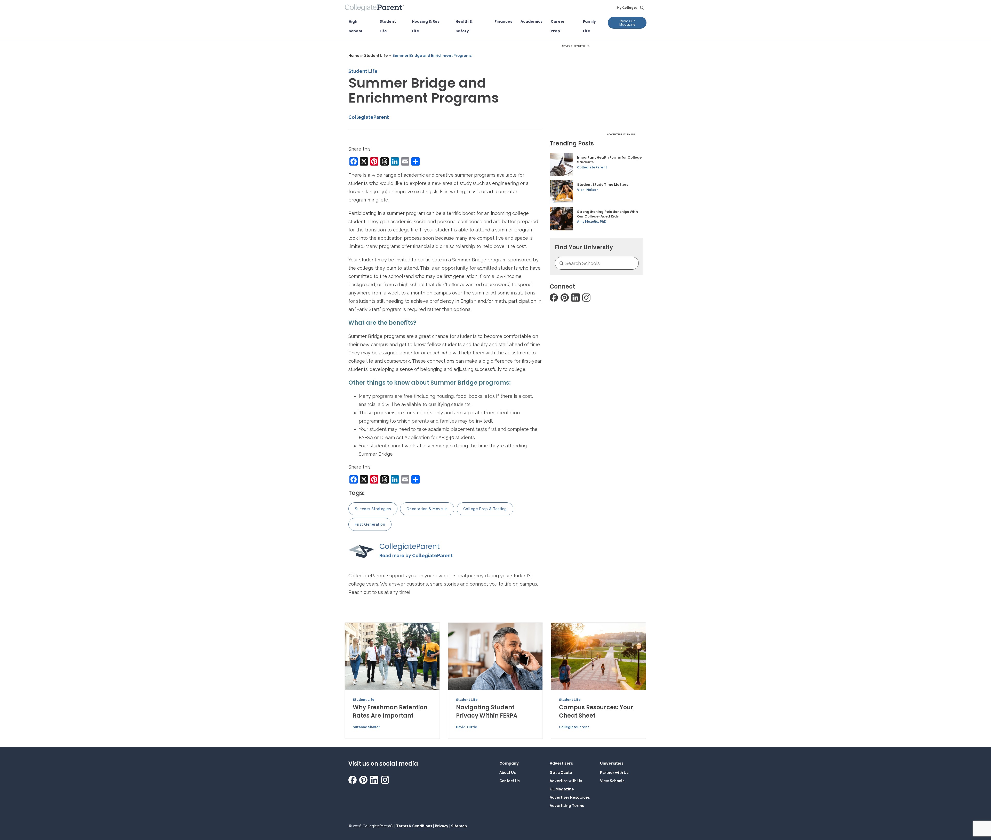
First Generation (370, 524)
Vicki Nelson (587, 190)
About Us (507, 773)
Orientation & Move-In (427, 509)
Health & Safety (464, 26)
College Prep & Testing (485, 509)
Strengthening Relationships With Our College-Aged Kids (607, 214)
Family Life (589, 26)
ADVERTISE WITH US (575, 46)
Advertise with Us (566, 781)
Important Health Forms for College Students (609, 160)
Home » (355, 55)
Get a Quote (561, 773)
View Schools (612, 781)
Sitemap (459, 826)
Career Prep (558, 26)
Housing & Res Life (425, 26)
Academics (531, 21)
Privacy (441, 826)
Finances (503, 21)
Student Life (388, 26)
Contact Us (509, 781)
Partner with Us (614, 773)
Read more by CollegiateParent (416, 555)
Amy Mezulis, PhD (591, 221)
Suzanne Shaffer (366, 727)
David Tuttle (466, 727)
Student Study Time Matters (602, 184)
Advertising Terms (567, 806)
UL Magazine (562, 789)
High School (355, 26)
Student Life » (377, 55)
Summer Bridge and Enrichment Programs (432, 55)
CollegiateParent (368, 117)
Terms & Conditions (414, 826)
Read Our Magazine (627, 23)
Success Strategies (373, 509)
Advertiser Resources (570, 797)
